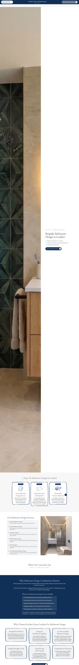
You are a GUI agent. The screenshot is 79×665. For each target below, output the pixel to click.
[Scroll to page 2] (39, 506)
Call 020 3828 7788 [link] (6, 2)
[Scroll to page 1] (38, 506)
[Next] (66, 495)
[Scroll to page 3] (40, 506)
